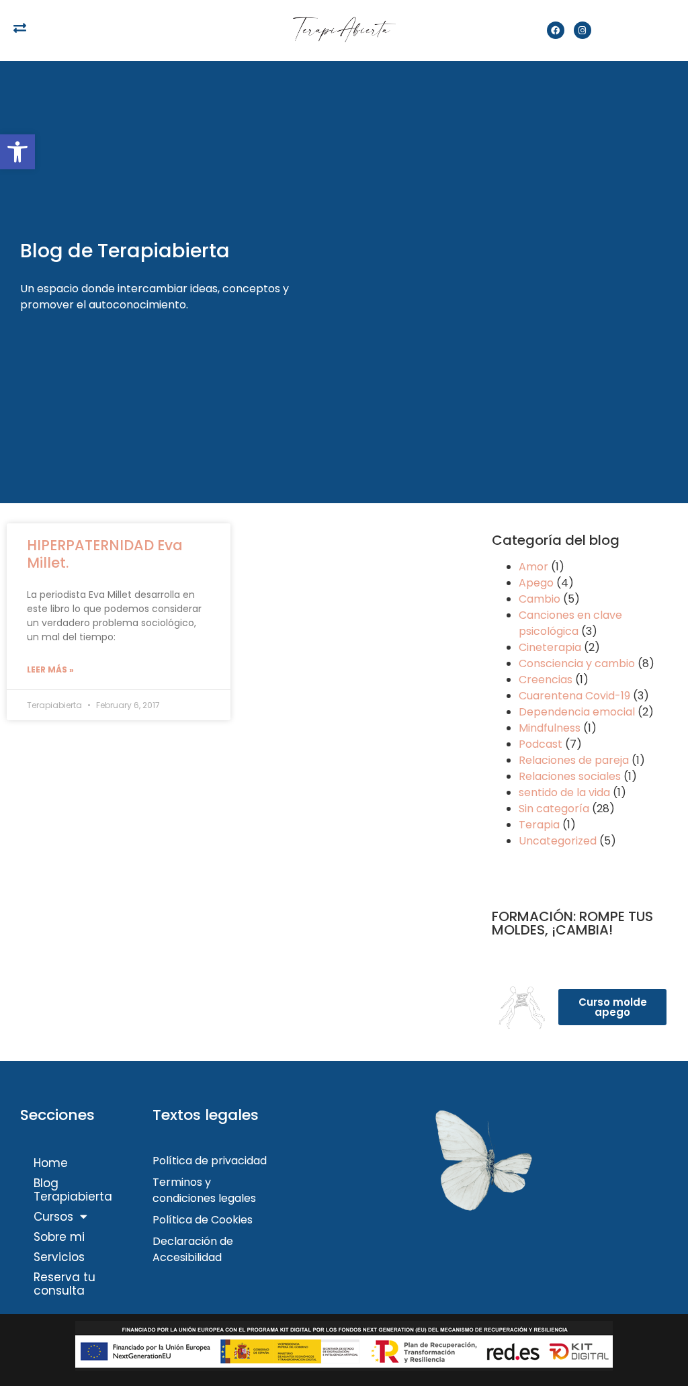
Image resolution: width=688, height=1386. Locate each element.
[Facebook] (555, 30)
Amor (533, 566)
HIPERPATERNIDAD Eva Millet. (105, 553)
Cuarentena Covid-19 (574, 695)
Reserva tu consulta (64, 1284)
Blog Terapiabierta (73, 1190)
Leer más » (50, 669)
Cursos (53, 1217)
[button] (17, 151)
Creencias (545, 679)
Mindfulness (549, 728)
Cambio (539, 599)
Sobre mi (59, 1237)
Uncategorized (558, 841)
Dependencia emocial (577, 712)
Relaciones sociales (570, 776)
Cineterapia (550, 647)
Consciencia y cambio (577, 663)
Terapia (539, 824)
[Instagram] (582, 30)
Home (51, 1163)
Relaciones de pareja (574, 760)
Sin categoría (554, 808)
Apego (536, 583)
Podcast (540, 744)
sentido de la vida (564, 792)
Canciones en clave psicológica (570, 623)
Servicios (59, 1257)
